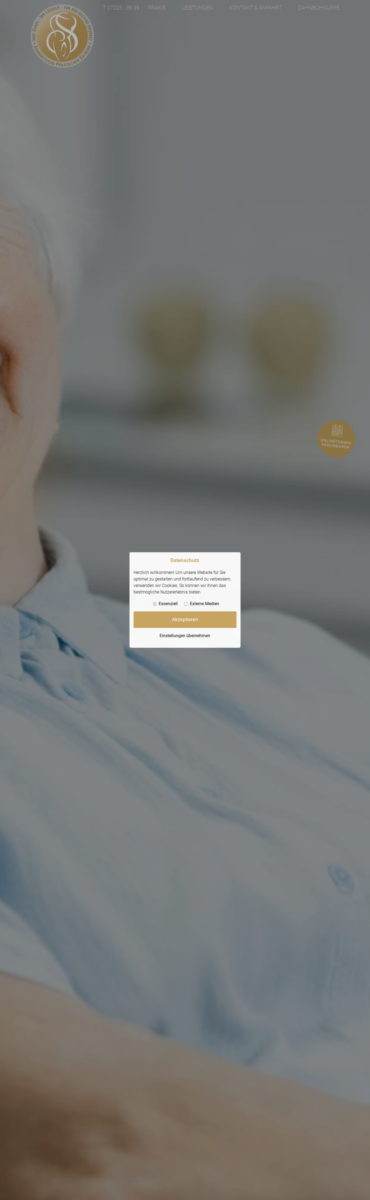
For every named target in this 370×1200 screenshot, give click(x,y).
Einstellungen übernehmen (185, 635)
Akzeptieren (185, 619)
